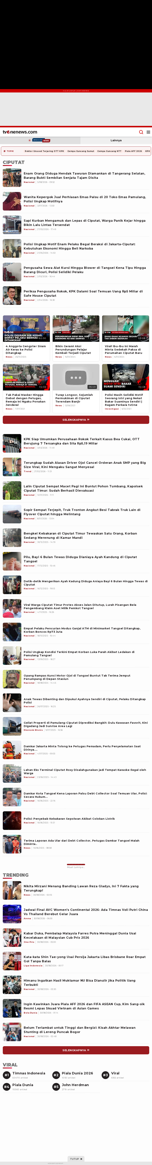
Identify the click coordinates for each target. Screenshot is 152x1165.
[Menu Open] (148, 132)
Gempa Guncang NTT (109, 151)
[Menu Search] (141, 132)
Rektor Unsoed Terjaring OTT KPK (44, 151)
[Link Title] (26, 328)
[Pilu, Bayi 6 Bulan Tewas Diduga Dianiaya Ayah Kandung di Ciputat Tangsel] (12, 561)
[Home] (20, 132)
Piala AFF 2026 (133, 151)
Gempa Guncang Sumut (80, 151)
